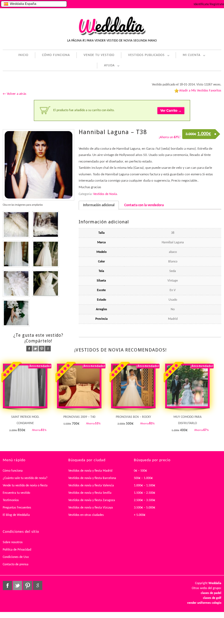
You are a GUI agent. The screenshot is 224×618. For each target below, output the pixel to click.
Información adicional (98, 205)
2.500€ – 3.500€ (144, 500)
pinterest (42, 348)
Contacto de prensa (15, 564)
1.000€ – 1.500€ (144, 485)
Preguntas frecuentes (17, 507)
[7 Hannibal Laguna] (16, 254)
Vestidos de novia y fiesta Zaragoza (91, 500)
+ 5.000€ (139, 515)
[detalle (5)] (16, 224)
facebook (29, 348)
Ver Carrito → (170, 111)
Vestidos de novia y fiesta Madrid (90, 470)
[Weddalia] (112, 34)
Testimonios (11, 500)
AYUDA (106, 66)
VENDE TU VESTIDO (99, 55)
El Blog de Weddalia (16, 515)
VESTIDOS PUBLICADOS (143, 56)
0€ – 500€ (140, 470)
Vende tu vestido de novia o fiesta (25, 485)
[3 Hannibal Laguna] (45, 254)
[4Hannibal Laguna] (45, 283)
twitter (35, 348)
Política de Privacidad (17, 549)
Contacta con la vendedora (144, 205)
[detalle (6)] (16, 283)
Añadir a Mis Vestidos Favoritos (200, 90)
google (48, 348)
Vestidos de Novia (105, 194)
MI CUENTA (188, 56)
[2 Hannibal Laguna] (16, 313)
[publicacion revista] (38, 165)
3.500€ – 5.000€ (144, 507)
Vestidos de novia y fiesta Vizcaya (90, 507)
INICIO (23, 55)
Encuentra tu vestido (16, 493)
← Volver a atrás (14, 94)
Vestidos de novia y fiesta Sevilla (89, 493)
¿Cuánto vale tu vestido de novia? (25, 478)
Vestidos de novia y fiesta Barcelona (92, 478)
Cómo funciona (13, 470)
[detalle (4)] (45, 224)
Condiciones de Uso (16, 557)
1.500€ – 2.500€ (144, 493)
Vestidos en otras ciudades (86, 515)
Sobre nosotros (13, 542)
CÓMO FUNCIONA (56, 55)
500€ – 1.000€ (143, 478)
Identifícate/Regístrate (209, 4)
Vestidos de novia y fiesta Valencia (91, 485)
